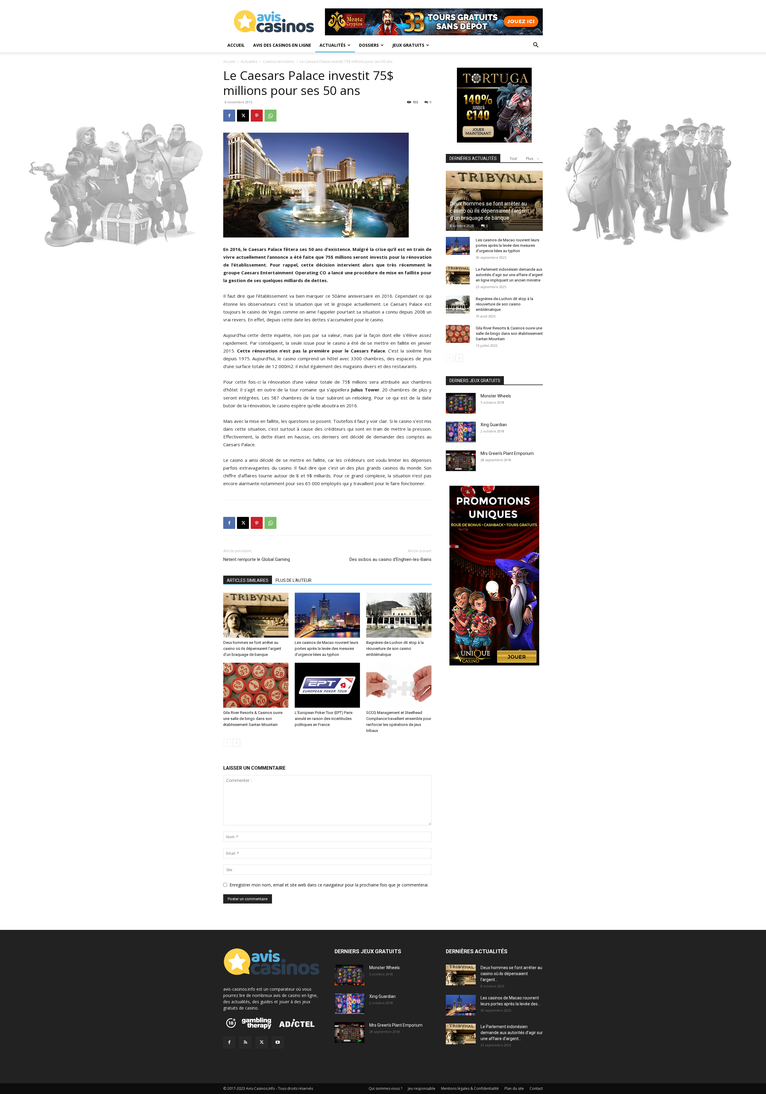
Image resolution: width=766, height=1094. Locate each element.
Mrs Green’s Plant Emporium (507, 453)
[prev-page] (227, 742)
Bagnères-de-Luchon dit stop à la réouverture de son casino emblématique (395, 648)
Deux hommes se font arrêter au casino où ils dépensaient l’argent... (511, 973)
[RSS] (245, 1042)
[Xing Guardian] (461, 432)
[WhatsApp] (270, 116)
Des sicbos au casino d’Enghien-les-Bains (390, 559)
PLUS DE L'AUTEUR (293, 580)
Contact (536, 1088)
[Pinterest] (257, 116)
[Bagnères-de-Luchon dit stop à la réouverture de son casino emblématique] (398, 615)
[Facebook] (229, 116)
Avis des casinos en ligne (282, 45)
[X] (243, 116)
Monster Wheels (496, 396)
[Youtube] (278, 1042)
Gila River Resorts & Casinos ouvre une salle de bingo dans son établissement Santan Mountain (252, 718)
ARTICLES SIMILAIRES (247, 580)
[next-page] (236, 742)
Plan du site (514, 1088)
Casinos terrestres (278, 61)
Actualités (333, 45)
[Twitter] (262, 1042)
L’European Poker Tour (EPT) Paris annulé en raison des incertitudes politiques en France (323, 718)
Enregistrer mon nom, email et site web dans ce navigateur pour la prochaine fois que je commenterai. (329, 885)
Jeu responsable (421, 1088)
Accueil (236, 45)
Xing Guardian (494, 424)
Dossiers (369, 45)
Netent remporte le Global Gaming (256, 559)
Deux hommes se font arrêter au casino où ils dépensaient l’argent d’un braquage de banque (252, 648)
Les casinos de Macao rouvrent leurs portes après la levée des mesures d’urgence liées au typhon (326, 648)
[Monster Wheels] (461, 403)
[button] (535, 46)
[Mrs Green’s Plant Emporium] (461, 460)
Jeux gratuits (408, 45)
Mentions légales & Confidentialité (470, 1088)
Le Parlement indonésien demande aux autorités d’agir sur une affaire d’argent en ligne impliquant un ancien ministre (509, 274)
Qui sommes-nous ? (385, 1088)
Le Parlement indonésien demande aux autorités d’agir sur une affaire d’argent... (512, 1032)
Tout (513, 158)
